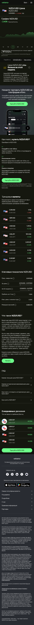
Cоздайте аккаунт (5, 50)
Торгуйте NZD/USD (17, 104)
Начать (8, 361)
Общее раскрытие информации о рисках (12, 588)
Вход (25, 2)
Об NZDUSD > (17, 60)
